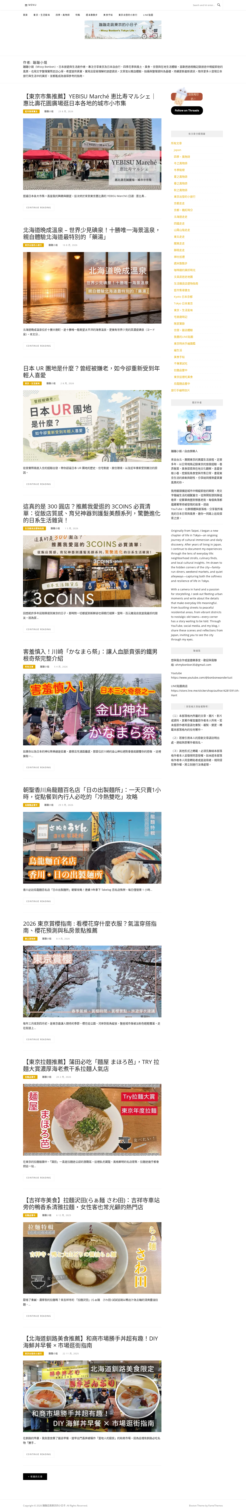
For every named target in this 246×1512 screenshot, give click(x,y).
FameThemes (215, 1505)
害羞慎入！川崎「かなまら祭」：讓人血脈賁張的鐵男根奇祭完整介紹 (90, 655)
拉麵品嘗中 (30, 1077)
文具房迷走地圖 (183, 277)
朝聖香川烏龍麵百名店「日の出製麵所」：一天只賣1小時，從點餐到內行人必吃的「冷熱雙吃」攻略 (92, 793)
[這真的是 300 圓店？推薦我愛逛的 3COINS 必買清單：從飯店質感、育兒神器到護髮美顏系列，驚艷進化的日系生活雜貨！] (92, 571)
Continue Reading (38, 207)
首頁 (25, 14)
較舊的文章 (36, 1476)
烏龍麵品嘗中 (31, 805)
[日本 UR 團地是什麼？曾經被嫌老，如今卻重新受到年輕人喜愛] (92, 426)
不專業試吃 (180, 363)
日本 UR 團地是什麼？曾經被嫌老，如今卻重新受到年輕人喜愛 (91, 371)
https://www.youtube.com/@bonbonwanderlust (201, 677)
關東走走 (179, 243)
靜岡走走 (179, 250)
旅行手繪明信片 (180, 390)
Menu (32, 5)
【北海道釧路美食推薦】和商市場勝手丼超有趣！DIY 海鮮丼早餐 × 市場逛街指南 (90, 1341)
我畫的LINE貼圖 (183, 337)
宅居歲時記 (180, 317)
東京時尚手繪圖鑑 (184, 343)
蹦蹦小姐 (49, 111)
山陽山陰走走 (182, 230)
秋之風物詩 (180, 190)
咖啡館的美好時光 (184, 270)
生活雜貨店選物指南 (34, 528)
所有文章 (29, 666)
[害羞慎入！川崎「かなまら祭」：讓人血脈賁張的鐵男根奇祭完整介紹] (92, 709)
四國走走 (179, 223)
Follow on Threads (187, 110)
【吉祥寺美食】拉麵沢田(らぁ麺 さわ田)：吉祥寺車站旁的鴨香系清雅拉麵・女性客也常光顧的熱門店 (91, 1203)
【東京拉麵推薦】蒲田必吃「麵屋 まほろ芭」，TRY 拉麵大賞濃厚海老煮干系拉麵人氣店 (91, 1065)
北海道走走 (180, 216)
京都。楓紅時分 (183, 210)
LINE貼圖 (148, 14)
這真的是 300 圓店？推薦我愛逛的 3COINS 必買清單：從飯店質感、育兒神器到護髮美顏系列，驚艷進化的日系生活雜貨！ (91, 513)
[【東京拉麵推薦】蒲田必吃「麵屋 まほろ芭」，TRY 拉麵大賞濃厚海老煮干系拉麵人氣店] (92, 1119)
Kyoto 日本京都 (183, 296)
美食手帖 (108, 14)
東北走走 (179, 236)
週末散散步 (92, 14)
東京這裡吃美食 (183, 377)
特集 (78, 14)
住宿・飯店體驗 (183, 330)
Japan (177, 150)
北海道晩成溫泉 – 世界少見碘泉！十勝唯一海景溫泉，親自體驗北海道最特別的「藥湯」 (92, 233)
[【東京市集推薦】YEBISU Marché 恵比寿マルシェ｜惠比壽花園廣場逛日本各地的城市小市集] (92, 154)
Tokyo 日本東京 (183, 303)
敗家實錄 (179, 323)
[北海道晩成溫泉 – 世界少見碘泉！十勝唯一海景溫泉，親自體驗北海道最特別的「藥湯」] (92, 287)
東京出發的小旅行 (128, 14)
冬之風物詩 (180, 163)
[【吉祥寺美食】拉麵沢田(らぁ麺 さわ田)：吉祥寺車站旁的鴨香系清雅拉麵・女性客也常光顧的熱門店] (92, 1257)
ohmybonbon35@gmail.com (193, 665)
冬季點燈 (179, 170)
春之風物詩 (30, 938)
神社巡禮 (179, 257)
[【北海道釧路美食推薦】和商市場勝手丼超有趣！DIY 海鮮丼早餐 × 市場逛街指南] (92, 1396)
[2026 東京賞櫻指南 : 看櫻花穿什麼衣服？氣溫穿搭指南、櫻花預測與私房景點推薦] (92, 981)
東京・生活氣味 (41, 14)
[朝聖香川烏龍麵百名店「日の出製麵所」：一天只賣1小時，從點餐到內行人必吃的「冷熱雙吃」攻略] (92, 847)
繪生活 (178, 350)
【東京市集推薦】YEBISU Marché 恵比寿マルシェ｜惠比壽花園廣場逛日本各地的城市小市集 (89, 99)
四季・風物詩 (63, 14)
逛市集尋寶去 (31, 111)
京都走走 (179, 203)
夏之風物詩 (180, 176)
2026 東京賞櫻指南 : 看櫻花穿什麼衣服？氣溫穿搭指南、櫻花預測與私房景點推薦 (89, 927)
